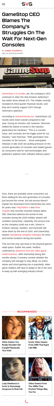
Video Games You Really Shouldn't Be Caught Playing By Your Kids (11, 346)
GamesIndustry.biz (24, 116)
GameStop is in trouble (13, 93)
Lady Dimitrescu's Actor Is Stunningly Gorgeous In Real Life (12, 386)
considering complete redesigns (25, 235)
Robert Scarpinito (13, 51)
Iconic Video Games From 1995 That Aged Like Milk (39, 345)
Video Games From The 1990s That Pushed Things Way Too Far (38, 387)
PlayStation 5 (23, 207)
